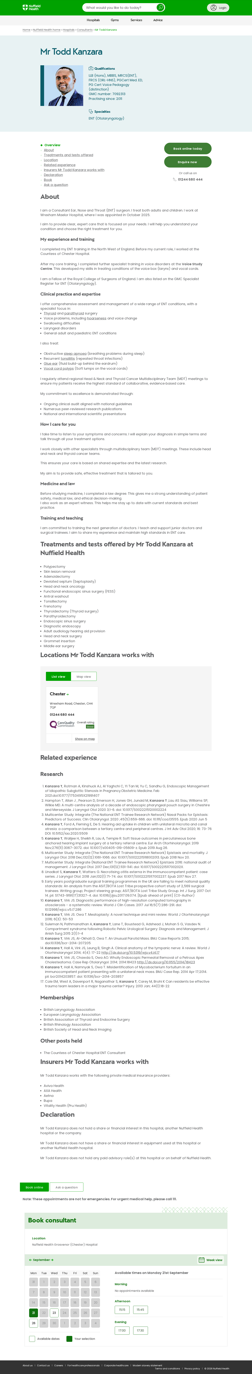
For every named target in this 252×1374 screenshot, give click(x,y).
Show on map (85, 739)
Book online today (187, 149)
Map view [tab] (84, 677)
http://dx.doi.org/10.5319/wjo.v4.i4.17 (130, 952)
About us (28, 1365)
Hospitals (93, 20)
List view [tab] (58, 677)
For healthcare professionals (84, 1365)
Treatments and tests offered (68, 155)
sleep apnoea (75, 353)
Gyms (115, 20)
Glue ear (51, 363)
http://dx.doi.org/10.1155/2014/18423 (166, 962)
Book (48, 179)
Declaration (53, 175)
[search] (123, 7)
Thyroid (50, 313)
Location (51, 160)
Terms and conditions (167, 1368)
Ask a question (56, 184)
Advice (158, 20)
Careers (58, 1365)
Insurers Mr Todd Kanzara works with (74, 170)
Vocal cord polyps (59, 368)
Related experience (59, 165)
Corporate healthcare (116, 1365)
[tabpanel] (126, 716)
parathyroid (74, 313)
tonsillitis (68, 358)
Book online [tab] (34, 1187)
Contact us (43, 1365)
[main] (126, 692)
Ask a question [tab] (67, 1187)
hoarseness (96, 318)
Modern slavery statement (147, 1365)
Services (136, 20)
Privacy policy (192, 1368)
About (49, 150)
